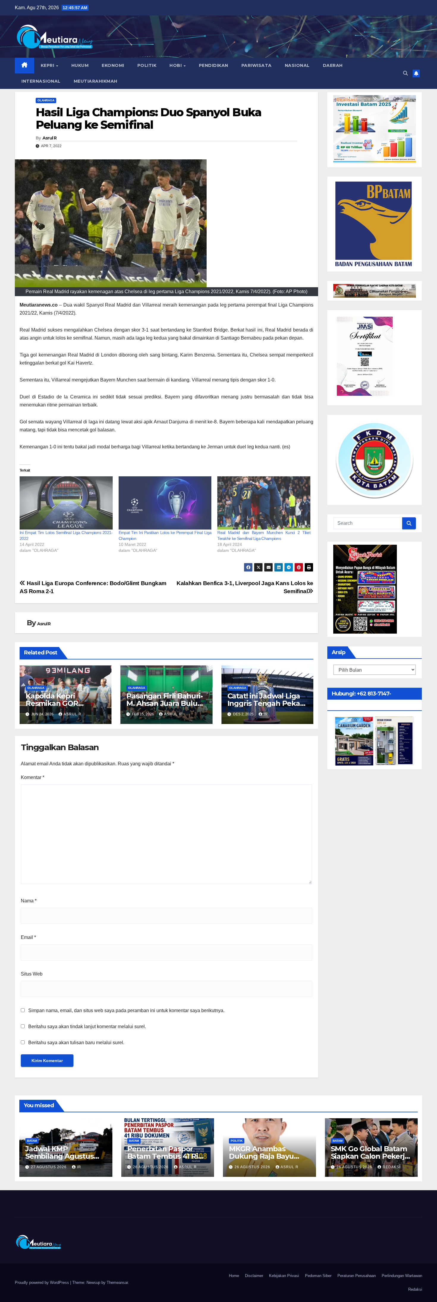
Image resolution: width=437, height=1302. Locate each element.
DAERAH (333, 65)
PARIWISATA (256, 65)
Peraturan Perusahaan (356, 1275)
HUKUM (80, 65)
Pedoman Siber (318, 1275)
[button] (405, 73)
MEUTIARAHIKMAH (95, 81)
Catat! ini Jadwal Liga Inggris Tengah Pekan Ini (266, 703)
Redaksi (415, 1289)
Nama (29, 900)
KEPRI (48, 65)
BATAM (32, 1140)
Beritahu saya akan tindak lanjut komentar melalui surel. (87, 1026)
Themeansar (117, 1282)
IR (266, 714)
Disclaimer (254, 1275)
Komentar (32, 777)
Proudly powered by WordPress (42, 1282)
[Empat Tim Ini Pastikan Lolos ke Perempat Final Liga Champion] (165, 503)
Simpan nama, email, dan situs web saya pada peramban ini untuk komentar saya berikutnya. (126, 1010)
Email (28, 937)
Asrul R (50, 138)
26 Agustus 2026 (151, 1167)
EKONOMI (113, 65)
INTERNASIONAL (41, 81)
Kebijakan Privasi (284, 1275)
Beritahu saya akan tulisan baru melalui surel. (76, 1042)
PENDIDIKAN (213, 65)
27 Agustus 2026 (49, 1167)
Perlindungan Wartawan (402, 1275)
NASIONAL (297, 65)
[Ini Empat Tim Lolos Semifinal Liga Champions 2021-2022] (66, 503)
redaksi (391, 1167)
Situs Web (32, 973)
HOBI (176, 65)
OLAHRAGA (45, 100)
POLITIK (147, 65)
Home (234, 1275)
